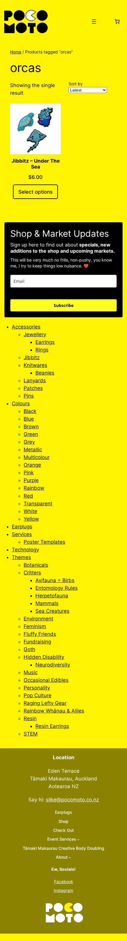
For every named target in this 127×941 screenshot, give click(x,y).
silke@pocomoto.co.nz (72, 800)
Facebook (63, 881)
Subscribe (64, 305)
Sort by (76, 83)
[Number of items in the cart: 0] (117, 21)
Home (15, 51)
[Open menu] (93, 21)
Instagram (63, 890)
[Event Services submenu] (78, 839)
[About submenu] (70, 857)
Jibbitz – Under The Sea (36, 164)
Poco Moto (66, 21)
